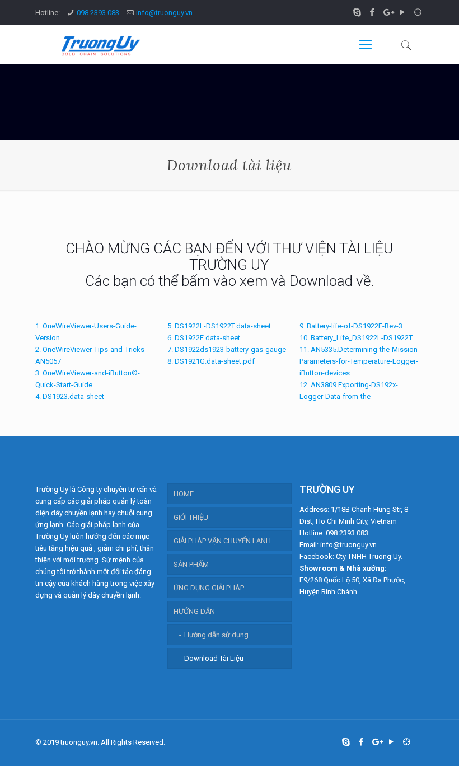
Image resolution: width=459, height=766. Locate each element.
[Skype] (357, 12)
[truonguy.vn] (99, 44)
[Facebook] (372, 12)
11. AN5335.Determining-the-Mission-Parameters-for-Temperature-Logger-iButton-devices (359, 361)
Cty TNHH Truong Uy (368, 556)
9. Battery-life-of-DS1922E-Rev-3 (350, 326)
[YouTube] (403, 12)
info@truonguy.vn (164, 12)
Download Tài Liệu (213, 658)
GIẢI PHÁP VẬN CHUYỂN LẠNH (222, 541)
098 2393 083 (98, 12)
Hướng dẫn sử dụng (216, 635)
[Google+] (388, 12)
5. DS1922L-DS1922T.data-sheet (219, 326)
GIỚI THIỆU (191, 517)
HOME (184, 494)
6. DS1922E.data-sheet (203, 337)
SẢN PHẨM (191, 564)
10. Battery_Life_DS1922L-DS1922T (356, 337)
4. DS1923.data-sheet (69, 396)
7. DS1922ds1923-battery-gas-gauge (226, 349)
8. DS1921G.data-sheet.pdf (211, 361)
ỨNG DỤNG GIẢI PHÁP (209, 588)
